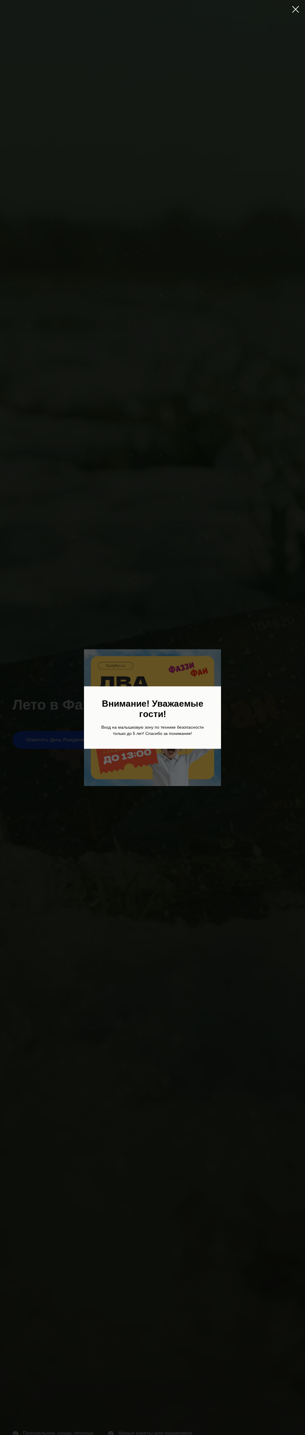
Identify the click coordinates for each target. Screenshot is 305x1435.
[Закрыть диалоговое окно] (295, 9)
